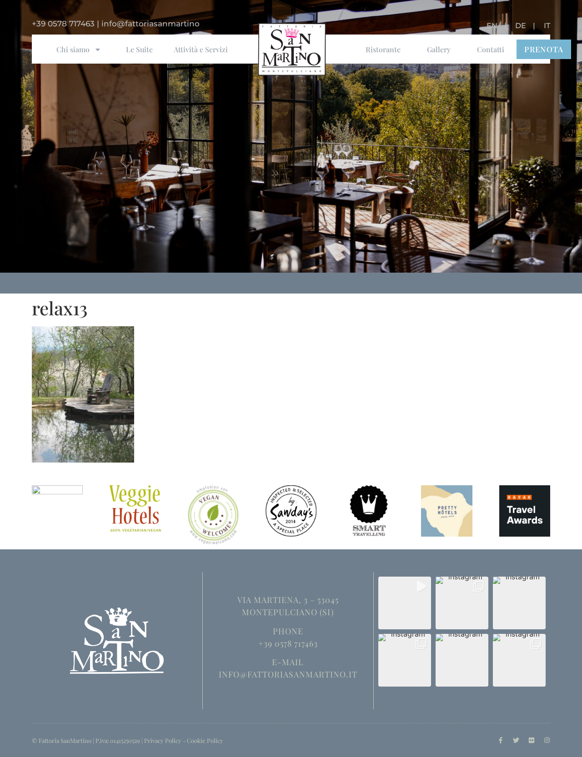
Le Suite (139, 49)
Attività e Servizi (201, 49)
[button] (404, 603)
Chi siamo (73, 49)
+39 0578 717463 (63, 23)
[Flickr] (531, 740)
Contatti (490, 49)
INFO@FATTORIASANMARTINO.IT (288, 674)
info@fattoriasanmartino (150, 23)
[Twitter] (516, 740)
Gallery (439, 49)
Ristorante (383, 49)
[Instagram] (547, 740)
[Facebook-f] (500, 740)
